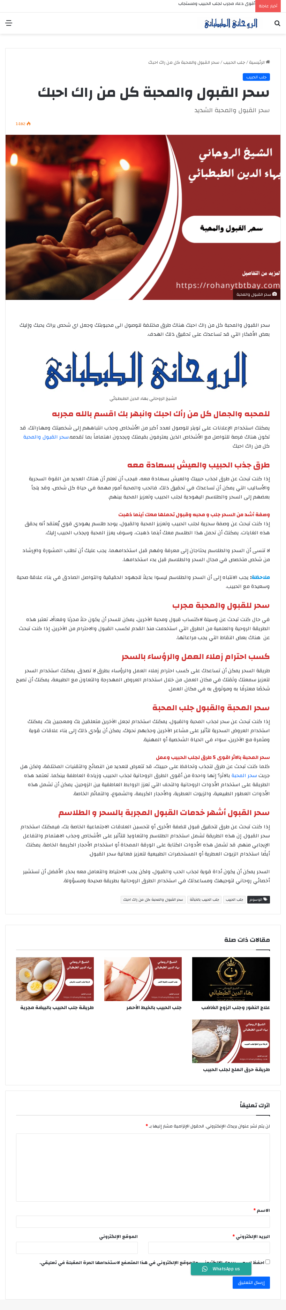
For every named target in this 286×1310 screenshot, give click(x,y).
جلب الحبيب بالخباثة (204, 899)
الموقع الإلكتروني (118, 1236)
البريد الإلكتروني (251, 1236)
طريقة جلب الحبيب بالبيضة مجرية (57, 1007)
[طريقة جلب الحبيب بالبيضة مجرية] (55, 979)
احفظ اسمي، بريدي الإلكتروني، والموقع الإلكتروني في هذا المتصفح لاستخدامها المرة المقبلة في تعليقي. (151, 1262)
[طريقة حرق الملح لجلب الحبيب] (231, 1041)
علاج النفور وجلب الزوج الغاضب (235, 1007)
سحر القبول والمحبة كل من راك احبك (153, 899)
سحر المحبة (244, 775)
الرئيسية (257, 62)
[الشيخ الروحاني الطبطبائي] (230, 23)
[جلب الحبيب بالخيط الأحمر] (143, 979)
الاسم (261, 1210)
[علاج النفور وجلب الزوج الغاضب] (231, 979)
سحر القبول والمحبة (46, 437)
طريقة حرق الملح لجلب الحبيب (236, 1069)
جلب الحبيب (234, 62)
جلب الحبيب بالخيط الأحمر (154, 1007)
